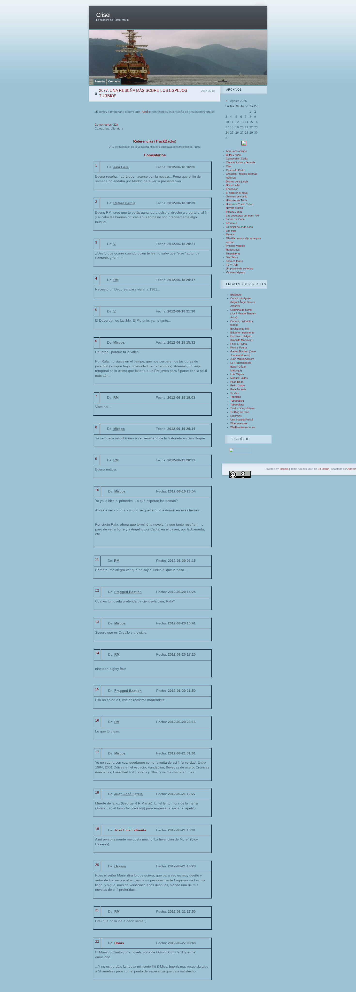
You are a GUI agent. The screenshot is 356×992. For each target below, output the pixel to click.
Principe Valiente (235, 245)
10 (97, 490)
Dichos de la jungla (237, 181)
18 (97, 792)
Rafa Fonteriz (238, 389)
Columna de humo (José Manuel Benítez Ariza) (243, 313)
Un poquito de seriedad (239, 268)
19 (97, 829)
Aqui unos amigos (236, 151)
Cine (228, 166)
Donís (119, 943)
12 (97, 590)
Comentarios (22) (106, 124)
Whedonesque (238, 423)
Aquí (145, 112)
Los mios (231, 230)
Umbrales (236, 415)
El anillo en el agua (237, 192)
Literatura (231, 223)
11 (97, 559)
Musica (230, 234)
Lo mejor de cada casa (239, 226)
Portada (100, 81)
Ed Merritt (323, 468)
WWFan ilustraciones (242, 427)
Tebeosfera (237, 404)
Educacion (232, 189)
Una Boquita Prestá (241, 419)
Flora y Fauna (238, 347)
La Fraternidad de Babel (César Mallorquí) (240, 366)
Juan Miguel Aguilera (242, 358)
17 (97, 752)
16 (97, 720)
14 (97, 653)
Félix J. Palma (238, 343)
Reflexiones (233, 249)
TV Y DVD (232, 264)
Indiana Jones (234, 211)
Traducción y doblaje (242, 408)
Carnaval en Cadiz (237, 158)
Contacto (114, 81)
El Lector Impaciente (242, 332)
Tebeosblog (237, 400)
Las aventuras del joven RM (242, 215)
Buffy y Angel (233, 154)
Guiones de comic (236, 196)
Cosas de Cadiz (235, 170)
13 (97, 622)
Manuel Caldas (239, 378)
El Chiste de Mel (239, 328)
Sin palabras (233, 253)
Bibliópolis (236, 294)
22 (97, 941)
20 (97, 865)
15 (97, 689)
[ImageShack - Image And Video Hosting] (243, 144)
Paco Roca (236, 381)
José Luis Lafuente (130, 830)
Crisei (103, 15)
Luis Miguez (237, 374)
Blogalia (283, 468)
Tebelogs (235, 396)
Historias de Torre (236, 200)
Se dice (234, 393)
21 (97, 910)
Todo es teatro (234, 261)
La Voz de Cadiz (235, 219)
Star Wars (232, 257)
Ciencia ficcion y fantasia (240, 162)
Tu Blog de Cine (239, 412)
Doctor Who (233, 185)
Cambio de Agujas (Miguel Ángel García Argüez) (242, 302)
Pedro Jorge (237, 385)
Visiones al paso (235, 272)
